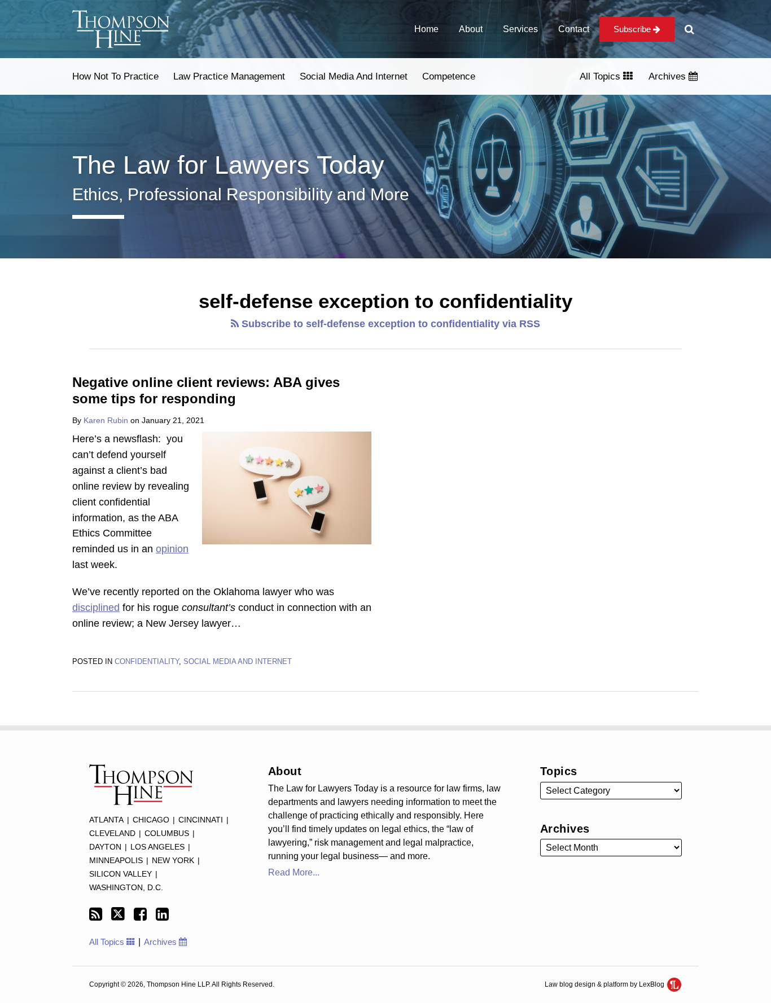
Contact (573, 29)
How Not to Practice (115, 76)
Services (520, 29)
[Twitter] (118, 914)
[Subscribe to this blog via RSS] (95, 914)
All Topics (601, 76)
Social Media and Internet (354, 76)
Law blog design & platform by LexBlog (605, 984)
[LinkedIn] (162, 914)
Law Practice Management (229, 76)
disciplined (96, 607)
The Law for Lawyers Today (228, 165)
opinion (172, 549)
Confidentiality (147, 661)
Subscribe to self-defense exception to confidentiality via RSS (389, 323)
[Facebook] (140, 914)
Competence (448, 76)
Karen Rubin (106, 420)
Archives (669, 76)
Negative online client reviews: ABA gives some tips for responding (206, 390)
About (471, 29)
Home (426, 29)
